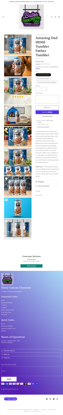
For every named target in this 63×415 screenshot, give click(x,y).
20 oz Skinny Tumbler (43, 74)
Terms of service (51, 409)
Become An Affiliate (7, 326)
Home (3, 300)
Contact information (36, 411)
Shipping (38, 64)
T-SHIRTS (4, 305)
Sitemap (3, 331)
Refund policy (36, 409)
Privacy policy (44, 409)
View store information (43, 127)
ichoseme (4, 314)
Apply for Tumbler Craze (8, 328)
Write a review (31, 266)
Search (3, 324)
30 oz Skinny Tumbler (43, 78)
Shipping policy (27, 411)
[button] (3, 17)
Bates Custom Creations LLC (17, 409)
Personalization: (39, 93)
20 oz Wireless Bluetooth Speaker (46, 82)
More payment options (47, 116)
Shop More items (6, 312)
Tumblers (4, 307)
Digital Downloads (6, 303)
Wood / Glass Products (8, 310)
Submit (9, 379)
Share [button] (38, 191)
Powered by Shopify (27, 409)
